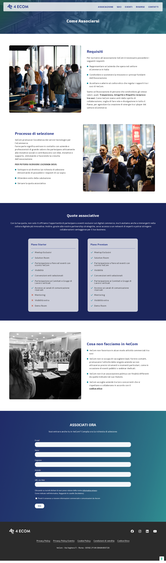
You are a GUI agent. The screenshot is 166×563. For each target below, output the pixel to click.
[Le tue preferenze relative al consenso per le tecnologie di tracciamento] (161, 558)
